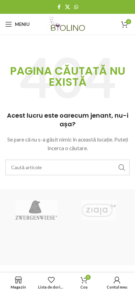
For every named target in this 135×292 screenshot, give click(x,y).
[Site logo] (68, 24)
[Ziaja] (99, 210)
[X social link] (67, 7)
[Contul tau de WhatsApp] (76, 7)
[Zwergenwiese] (36, 210)
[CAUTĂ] (122, 167)
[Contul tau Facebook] (59, 7)
